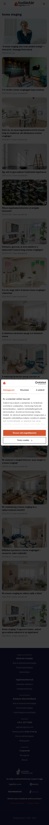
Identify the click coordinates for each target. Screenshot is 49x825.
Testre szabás (23, 440)
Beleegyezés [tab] (8, 390)
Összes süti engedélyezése (24, 433)
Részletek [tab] (24, 390)
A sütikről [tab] (40, 390)
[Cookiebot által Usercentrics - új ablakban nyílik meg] (35, 383)
